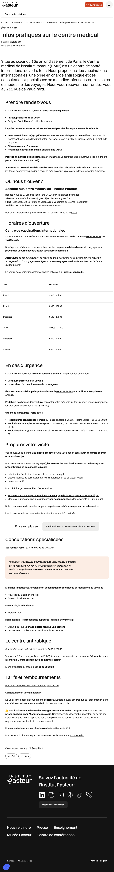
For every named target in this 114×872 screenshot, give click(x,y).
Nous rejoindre (19, 827)
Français (94, 860)
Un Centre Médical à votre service (41, 22)
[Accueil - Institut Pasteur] (9, 4)
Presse (42, 827)
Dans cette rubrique (15, 14)
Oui (13, 756)
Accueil (4, 22)
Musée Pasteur (19, 835)
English (103, 860)
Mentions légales (25, 861)
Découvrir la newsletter (53, 804)
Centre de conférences (56, 835)
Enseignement (65, 827)
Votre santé (17, 22)
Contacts (11, 861)
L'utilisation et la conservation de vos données (70, 526)
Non (26, 756)
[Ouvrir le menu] (109, 4)
